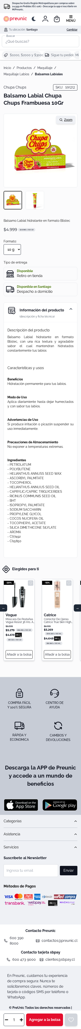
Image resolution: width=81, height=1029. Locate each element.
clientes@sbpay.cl (60, 959)
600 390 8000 (17, 940)
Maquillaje (44, 68)
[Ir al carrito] (57, 19)
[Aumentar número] (21, 1020)
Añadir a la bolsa (19, 654)
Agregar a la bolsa (44, 1020)
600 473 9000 (24, 959)
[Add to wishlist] (30, 583)
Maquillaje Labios (16, 74)
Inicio (7, 68)
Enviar (68, 870)
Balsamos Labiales (49, 74)
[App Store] (21, 805)
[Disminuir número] (6, 1020)
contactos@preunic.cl (59, 940)
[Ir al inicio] (15, 19)
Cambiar (72, 29)
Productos (24, 68)
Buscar (10, 35)
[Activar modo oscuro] (35, 19)
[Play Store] (59, 805)
